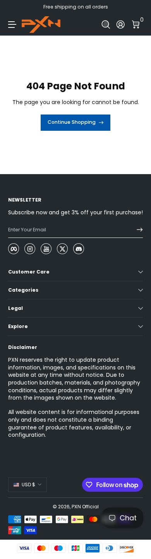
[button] (105, 24)
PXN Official (85, 506)
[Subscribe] (137, 230)
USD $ (28, 484)
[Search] (105, 24)
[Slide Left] (13, 7)
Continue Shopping (72, 122)
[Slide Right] (137, 7)
